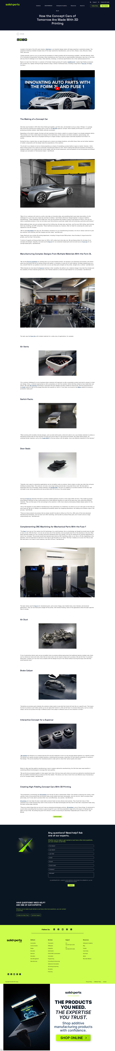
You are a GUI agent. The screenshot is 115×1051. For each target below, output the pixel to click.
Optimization (51, 950)
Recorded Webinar (87, 958)
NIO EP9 (55, 128)
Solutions (38, 5)
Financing (50, 971)
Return (22, 33)
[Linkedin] (18, 40)
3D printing (30, 230)
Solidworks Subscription (53, 963)
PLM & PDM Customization (54, 953)
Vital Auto (48, 49)
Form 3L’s (33, 336)
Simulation (32, 956)
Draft (23, 387)
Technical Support (35, 915)
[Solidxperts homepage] (13, 4)
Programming (51, 958)
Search (90, 2)
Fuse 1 (25, 531)
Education (32, 950)
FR (98, 2)
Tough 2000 (45, 438)
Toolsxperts (50, 943)
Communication (34, 945)
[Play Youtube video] (57, 88)
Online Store (95, 6)
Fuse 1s (50, 241)
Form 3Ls (84, 241)
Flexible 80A (54, 487)
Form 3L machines (32, 261)
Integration (50, 948)
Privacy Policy (89, 981)
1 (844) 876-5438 (105, 2)
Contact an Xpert (57, 816)
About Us (82, 5)
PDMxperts (50, 945)
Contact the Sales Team (23, 915)
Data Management (34, 958)
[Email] (26, 40)
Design (32, 948)
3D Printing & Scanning (53, 966)
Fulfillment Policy (97, 981)
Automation (33, 943)
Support (95, 2)
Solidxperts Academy (61, 5)
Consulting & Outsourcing (54, 961)
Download (85, 953)
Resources (73, 5)
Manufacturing (33, 961)
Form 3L (84, 63)
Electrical (32, 953)
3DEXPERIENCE (48, 5)
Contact (104, 981)
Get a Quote (105, 6)
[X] (23, 40)
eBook (84, 956)
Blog (84, 945)
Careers (85, 948)
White (79, 387)
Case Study (85, 950)
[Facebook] (20, 40)
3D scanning (33, 385)
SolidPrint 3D (71, 62)
